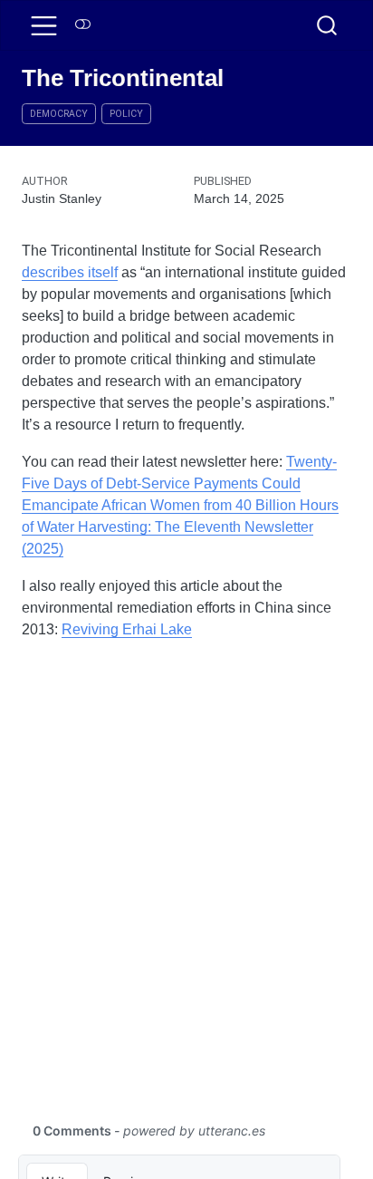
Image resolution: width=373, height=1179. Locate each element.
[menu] (44, 26)
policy (126, 114)
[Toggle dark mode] (83, 25)
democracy (59, 114)
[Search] (327, 25)
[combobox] (328, 25)
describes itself (70, 272)
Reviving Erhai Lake (127, 629)
